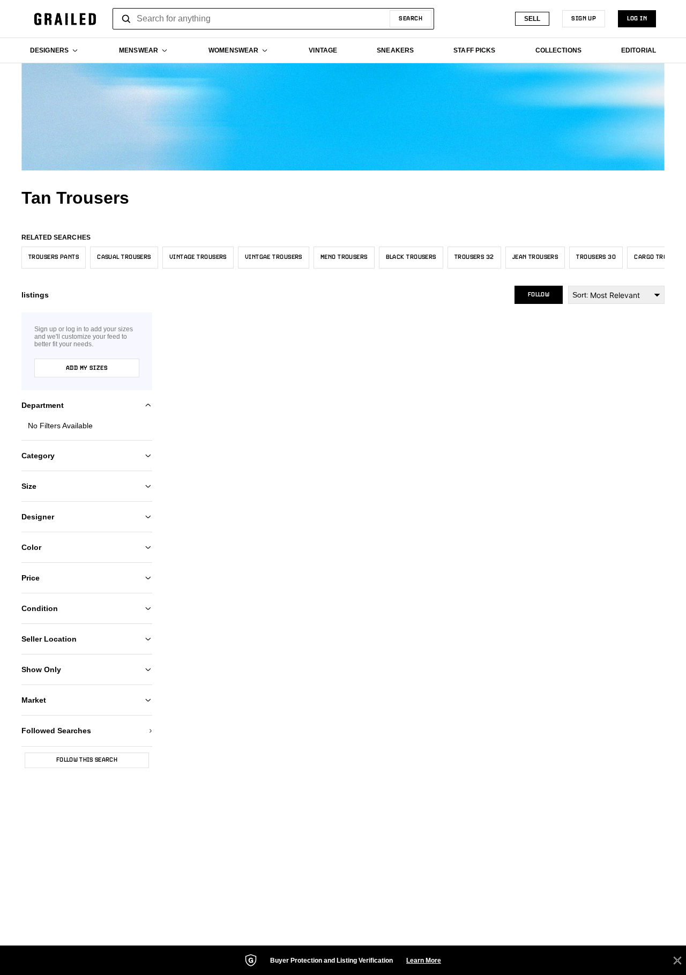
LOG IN (637, 18)
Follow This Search (86, 760)
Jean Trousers (535, 257)
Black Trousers (411, 257)
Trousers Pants (53, 257)
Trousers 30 (596, 257)
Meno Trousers (344, 257)
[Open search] (126, 18)
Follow (538, 294)
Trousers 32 (474, 257)
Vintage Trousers (198, 257)
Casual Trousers (124, 257)
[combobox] (273, 18)
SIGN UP (583, 18)
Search (410, 18)
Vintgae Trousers (273, 257)
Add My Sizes (87, 368)
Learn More (423, 960)
